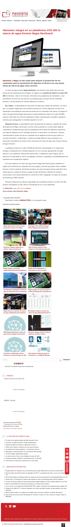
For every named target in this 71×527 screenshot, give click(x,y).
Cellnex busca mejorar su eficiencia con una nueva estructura (22, 447)
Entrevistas (31, 20)
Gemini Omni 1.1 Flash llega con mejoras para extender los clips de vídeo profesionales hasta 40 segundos (34, 479)
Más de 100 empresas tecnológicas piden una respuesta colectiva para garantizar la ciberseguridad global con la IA (36, 477)
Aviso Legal (33, 519)
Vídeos (49, 20)
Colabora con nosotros (43, 519)
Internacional (62, 21)
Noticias (9, 20)
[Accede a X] (67, 450)
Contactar (64, 519)
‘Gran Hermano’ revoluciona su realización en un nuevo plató (22, 460)
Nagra (16, 81)
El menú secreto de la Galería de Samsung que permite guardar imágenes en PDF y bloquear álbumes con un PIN (36, 481)
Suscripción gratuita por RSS (11, 422)
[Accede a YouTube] (67, 457)
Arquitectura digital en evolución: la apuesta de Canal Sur (21, 444)
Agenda (44, 20)
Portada (3, 20)
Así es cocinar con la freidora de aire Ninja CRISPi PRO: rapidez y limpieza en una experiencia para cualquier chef (36, 486)
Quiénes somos (19, 519)
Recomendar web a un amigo (11, 426)
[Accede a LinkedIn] (67, 453)
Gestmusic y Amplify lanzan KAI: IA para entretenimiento (21, 442)
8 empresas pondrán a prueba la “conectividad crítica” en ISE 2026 (23, 458)
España (58, 19)
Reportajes (17, 20)
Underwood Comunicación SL (33, 524)
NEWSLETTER (25, 200)
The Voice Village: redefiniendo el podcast (17, 454)
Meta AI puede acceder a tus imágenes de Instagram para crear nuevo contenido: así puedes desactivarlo (34, 492)
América (64, 19)
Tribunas (38, 20)
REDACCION (8, 188)
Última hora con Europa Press (16, 467)
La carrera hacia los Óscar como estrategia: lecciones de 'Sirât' (22, 456)
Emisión (28, 188)
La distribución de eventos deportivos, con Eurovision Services (22, 449)
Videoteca (9, 376)
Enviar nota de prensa (55, 519)
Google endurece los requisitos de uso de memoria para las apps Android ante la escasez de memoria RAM (34, 470)
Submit (60, 360)
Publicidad (26, 519)
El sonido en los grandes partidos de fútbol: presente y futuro (22, 440)
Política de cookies (9, 519)
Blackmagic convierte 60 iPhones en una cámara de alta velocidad (23, 451)
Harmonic (7, 81)
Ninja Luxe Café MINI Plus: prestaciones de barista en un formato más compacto (27, 484)
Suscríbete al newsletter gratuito (12, 428)
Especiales (24, 20)
